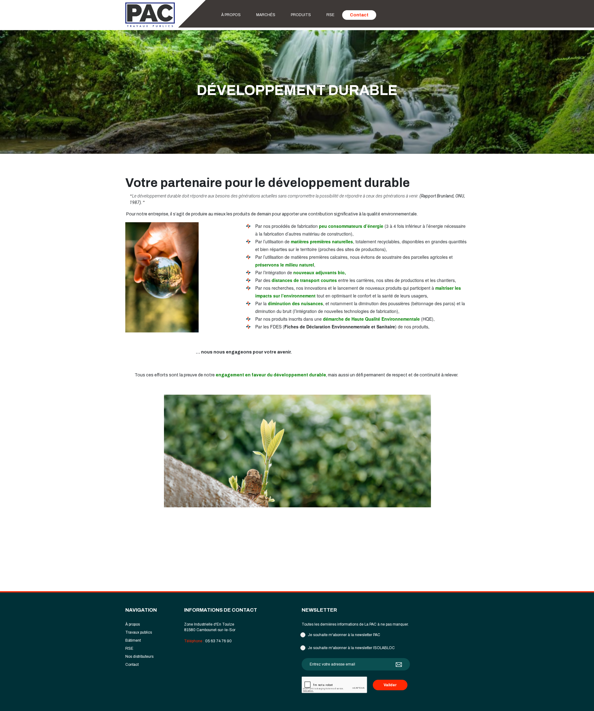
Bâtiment (133, 640)
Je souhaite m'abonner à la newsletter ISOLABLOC (351, 648)
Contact (359, 15)
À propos (231, 15)
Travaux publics (138, 632)
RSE (330, 15)
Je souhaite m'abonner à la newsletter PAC (344, 635)
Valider (390, 685)
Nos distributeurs (139, 656)
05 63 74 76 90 (218, 641)
